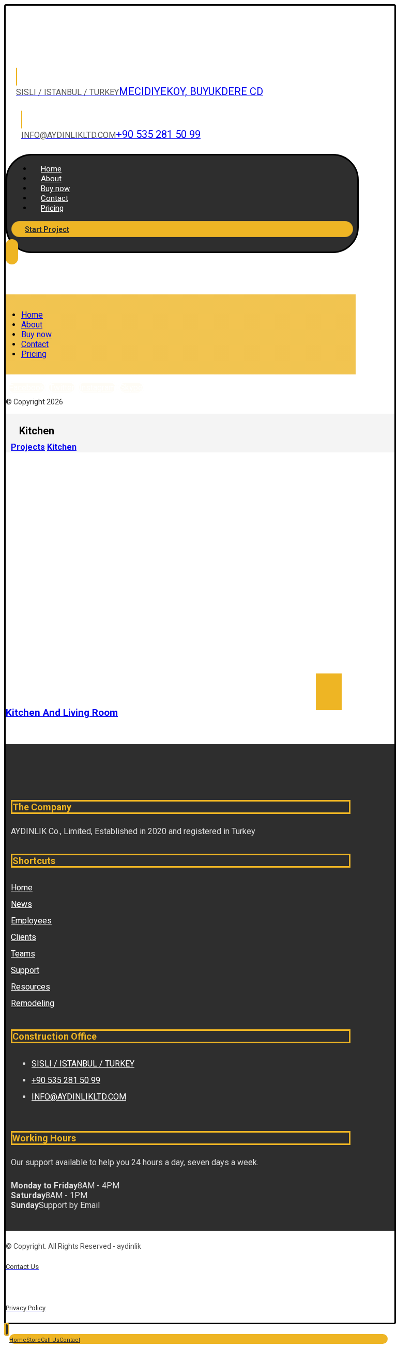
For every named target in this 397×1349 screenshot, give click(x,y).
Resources (30, 987)
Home (22, 887)
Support (25, 970)
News (21, 904)
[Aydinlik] (71, 50)
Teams (23, 954)
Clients (23, 937)
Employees (31, 921)
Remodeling (32, 1003)
